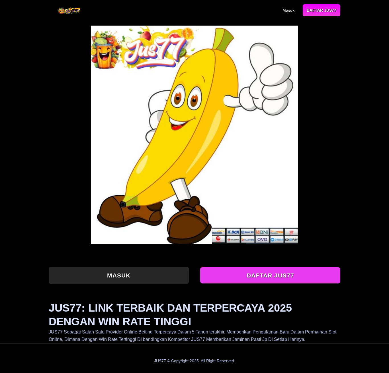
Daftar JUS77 (321, 10)
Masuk (288, 10)
